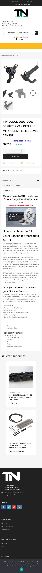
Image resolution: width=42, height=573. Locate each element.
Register (27, 4)
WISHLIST (29, 2)
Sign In (21, 4)
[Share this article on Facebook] (13, 170)
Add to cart (15, 156)
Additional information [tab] (10, 186)
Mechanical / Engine (14, 392)
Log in (3, 546)
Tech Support (5, 529)
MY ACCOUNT (14, 2)
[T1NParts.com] (21, 17)
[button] (36, 63)
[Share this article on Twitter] (17, 170)
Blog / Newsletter (7, 526)
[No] (39, 566)
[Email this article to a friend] (20, 170)
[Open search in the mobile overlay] (20, 33)
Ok (21, 569)
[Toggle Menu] (39, 45)
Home (3, 55)
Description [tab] (6, 181)
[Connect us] (3, 507)
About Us (4, 523)
